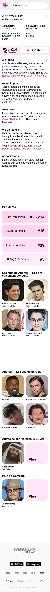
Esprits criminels (11, 75)
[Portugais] (25, 573)
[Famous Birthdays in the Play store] (33, 564)
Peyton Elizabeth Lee (14, 148)
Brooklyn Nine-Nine (35, 75)
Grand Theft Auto (11, 119)
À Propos (9, 581)
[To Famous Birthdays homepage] (4, 5)
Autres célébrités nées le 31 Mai (23, 438)
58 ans (30, 35)
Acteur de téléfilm (12, 19)
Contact (20, 581)
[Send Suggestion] (47, 61)
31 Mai (6, 28)
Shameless (36, 148)
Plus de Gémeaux (13, 475)
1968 (14, 28)
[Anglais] (8, 573)
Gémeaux (31, 28)
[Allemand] (42, 573)
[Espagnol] (16, 573)
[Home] (25, 550)
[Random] (47, 16)
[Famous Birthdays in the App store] (16, 564)
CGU (42, 581)
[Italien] (33, 573)
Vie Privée (32, 581)
